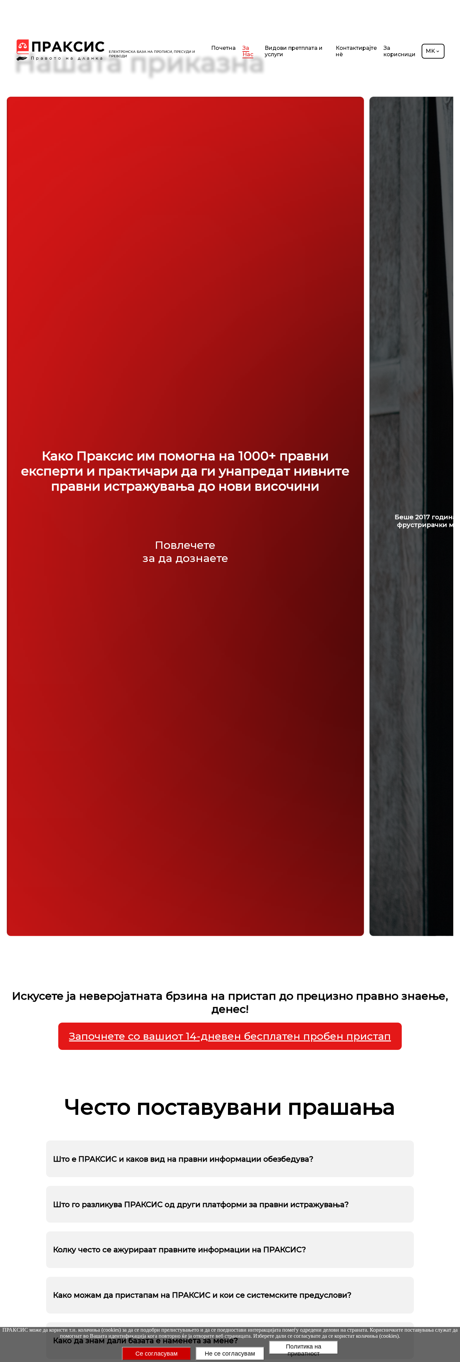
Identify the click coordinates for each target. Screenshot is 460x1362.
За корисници (400, 51)
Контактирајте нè (356, 51)
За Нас (247, 51)
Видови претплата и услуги (294, 51)
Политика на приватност (303, 1348)
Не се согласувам (230, 1353)
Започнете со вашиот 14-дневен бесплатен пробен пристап (230, 1036)
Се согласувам (156, 1353)
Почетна (223, 48)
